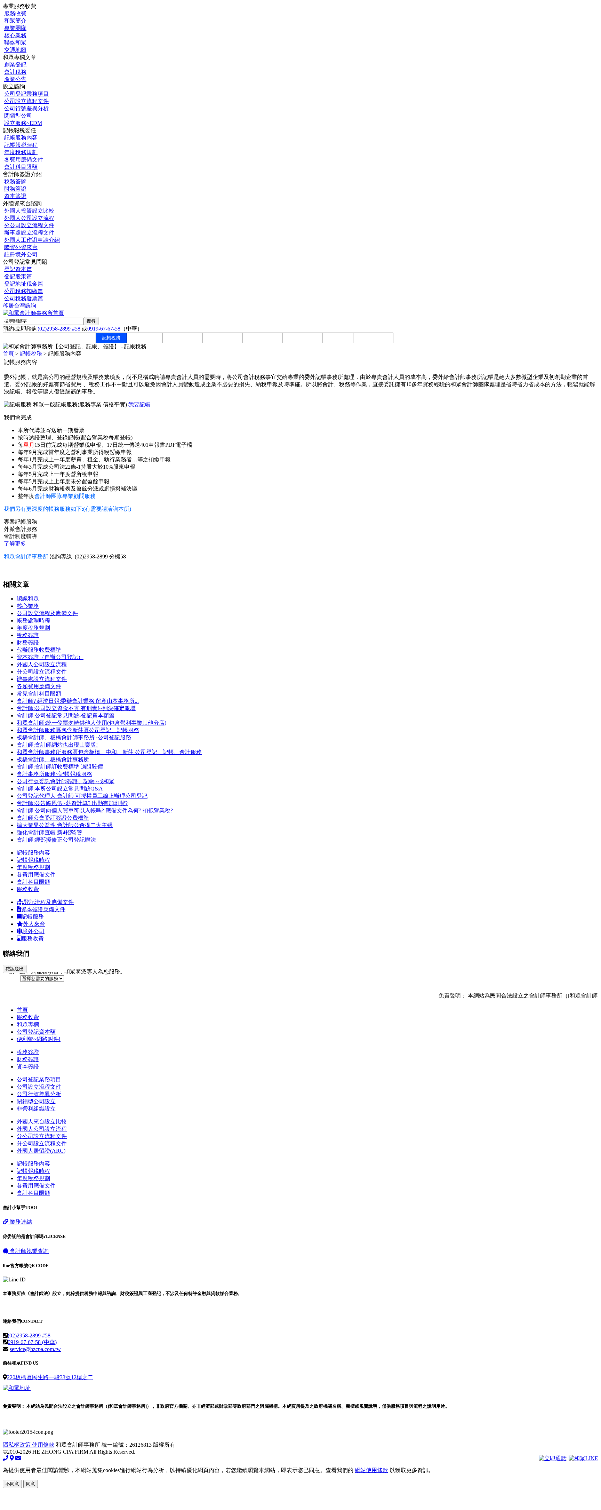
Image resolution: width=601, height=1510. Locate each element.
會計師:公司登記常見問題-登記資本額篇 (65, 715)
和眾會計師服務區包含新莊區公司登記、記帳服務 (78, 730)
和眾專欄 (18, 337)
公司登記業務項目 (26, 94)
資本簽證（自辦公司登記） (50, 657)
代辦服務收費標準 (39, 650)
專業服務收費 (262, 337)
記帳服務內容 (21, 138)
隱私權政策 (17, 1445)
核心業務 (15, 35)
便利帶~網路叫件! (39, 1039)
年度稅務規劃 (21, 152)
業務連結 (20, 1222)
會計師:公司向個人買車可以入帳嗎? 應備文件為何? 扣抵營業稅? (95, 810)
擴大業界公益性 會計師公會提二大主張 (65, 825)
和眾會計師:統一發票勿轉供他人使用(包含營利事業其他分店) (91, 723)
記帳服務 (33, 917)
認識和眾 (28, 599)
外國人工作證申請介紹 (32, 240)
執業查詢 (29, 1251)
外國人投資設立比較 (29, 211)
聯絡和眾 (15, 43)
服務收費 (15, 13)
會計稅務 (15, 72)
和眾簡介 (15, 21)
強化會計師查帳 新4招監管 (49, 832)
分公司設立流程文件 (29, 225)
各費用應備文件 (23, 159)
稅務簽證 (15, 181)
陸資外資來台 (21, 247)
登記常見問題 (302, 337)
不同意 (12, 1483)
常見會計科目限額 (39, 694)
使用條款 (43, 1445)
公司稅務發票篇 (23, 298)
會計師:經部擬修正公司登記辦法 (56, 840)
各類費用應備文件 (39, 686)
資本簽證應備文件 (43, 909)
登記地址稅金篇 (23, 284)
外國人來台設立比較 (42, 1121)
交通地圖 (15, 50)
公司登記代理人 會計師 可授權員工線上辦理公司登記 (82, 796)
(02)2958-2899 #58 (59, 329)
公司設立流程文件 (26, 101)
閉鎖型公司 (18, 116)
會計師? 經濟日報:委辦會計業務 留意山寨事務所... (78, 701)
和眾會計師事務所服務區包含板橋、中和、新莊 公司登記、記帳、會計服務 (109, 752)
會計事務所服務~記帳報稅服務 (54, 774)
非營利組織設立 (36, 1109)
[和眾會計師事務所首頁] (33, 313)
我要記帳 (139, 404)
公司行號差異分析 (26, 108)
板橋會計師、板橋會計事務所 (53, 759)
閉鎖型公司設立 (36, 1101)
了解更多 (15, 544)
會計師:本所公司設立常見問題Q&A (60, 789)
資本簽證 (15, 196)
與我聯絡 (338, 337)
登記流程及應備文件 (49, 902)
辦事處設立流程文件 (29, 233)
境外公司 (33, 931)
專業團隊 (15, 28)
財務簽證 (15, 189)
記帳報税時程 (21, 145)
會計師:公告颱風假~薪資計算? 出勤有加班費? (72, 803)
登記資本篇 (18, 269)
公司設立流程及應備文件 (47, 613)
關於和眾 (49, 337)
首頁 (8, 354)
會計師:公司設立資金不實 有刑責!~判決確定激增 (76, 708)
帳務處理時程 (33, 620)
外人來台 (34, 924)
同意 (30, 1483)
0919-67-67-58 (103, 329)
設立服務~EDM (23, 123)
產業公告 (15, 79)
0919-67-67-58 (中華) (32, 1342)
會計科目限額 (21, 167)
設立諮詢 (80, 337)
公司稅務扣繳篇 (23, 291)
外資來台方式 (182, 337)
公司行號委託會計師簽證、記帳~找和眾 (65, 781)
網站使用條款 (371, 1470)
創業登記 (15, 64)
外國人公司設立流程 (29, 218)
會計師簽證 (144, 337)
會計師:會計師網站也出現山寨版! (57, 745)
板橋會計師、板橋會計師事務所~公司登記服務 (74, 737)
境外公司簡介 (222, 337)
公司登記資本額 (36, 1032)
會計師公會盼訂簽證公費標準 (53, 818)
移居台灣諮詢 (19, 306)
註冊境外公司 (21, 254)
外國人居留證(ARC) (41, 1151)
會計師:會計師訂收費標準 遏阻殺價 (60, 767)
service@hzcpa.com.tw (35, 1349)
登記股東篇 (18, 276)
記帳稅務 (111, 337)
